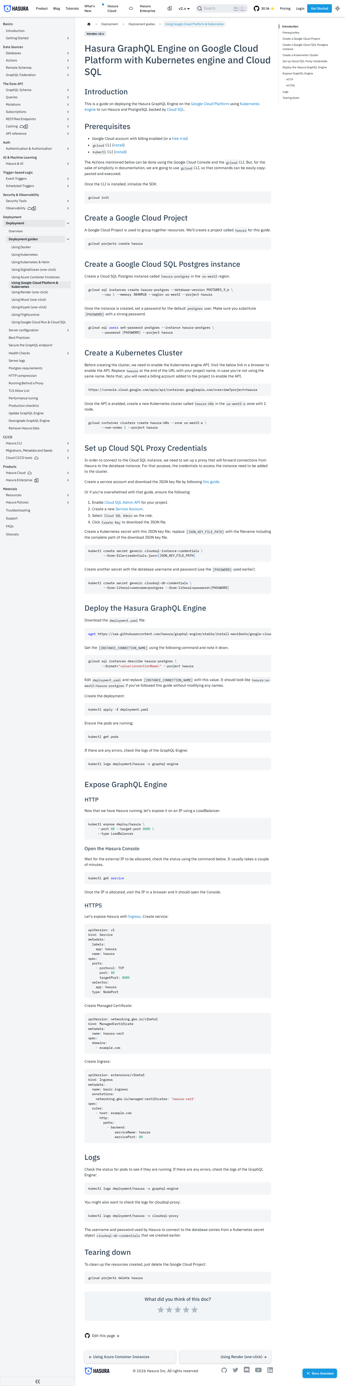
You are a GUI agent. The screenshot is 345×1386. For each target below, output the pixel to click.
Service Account (129, 508)
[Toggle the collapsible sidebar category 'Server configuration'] (68, 330)
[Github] (224, 1371)
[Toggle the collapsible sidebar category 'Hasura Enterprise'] (68, 480)
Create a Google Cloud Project (301, 38)
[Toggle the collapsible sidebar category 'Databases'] (68, 53)
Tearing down (291, 97)
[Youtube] (258, 1371)
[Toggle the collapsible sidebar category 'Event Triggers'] (68, 178)
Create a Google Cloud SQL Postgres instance (305, 47)
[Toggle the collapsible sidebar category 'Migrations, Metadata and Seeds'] (68, 450)
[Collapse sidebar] (37, 1381)
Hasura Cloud (112, 8)
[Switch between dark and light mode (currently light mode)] (337, 8)
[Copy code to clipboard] (265, 197)
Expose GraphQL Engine (298, 73)
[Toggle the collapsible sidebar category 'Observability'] (68, 208)
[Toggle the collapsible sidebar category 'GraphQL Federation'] (68, 75)
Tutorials (72, 8)
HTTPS (290, 85)
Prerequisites (291, 32)
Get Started (319, 8)
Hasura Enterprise (147, 8)
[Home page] (88, 24)
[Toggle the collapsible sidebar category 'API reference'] (68, 133)
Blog (56, 8)
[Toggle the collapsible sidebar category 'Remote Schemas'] (68, 67)
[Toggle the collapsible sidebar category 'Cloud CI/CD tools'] (68, 457)
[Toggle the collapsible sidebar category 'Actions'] (68, 60)
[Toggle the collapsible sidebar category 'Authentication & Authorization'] (68, 148)
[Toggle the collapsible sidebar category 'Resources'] (68, 495)
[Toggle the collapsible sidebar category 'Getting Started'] (68, 38)
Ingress (134, 916)
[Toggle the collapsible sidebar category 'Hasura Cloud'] (68, 472)
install (118, 145)
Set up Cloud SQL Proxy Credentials (305, 61)
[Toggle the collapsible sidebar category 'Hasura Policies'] (68, 502)
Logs (285, 91)
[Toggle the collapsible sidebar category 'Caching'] (68, 126)
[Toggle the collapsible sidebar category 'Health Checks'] (68, 353)
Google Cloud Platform (210, 103)
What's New (89, 8)
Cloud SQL (175, 109)
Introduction (290, 26)
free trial (179, 138)
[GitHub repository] (264, 8)
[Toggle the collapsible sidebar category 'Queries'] (68, 97)
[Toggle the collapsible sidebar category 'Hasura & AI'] (68, 163)
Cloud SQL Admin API (122, 502)
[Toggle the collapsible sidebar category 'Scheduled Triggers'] (68, 186)
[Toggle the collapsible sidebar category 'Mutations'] (68, 104)
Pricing (285, 8)
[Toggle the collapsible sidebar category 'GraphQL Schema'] (68, 90)
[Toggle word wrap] (257, 634)
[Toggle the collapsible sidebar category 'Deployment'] (68, 223)
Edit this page (103, 1335)
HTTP (289, 79)
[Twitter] (235, 1371)
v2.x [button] (182, 8)
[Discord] (246, 1372)
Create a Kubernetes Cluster (300, 55)
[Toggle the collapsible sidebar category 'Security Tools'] (68, 201)
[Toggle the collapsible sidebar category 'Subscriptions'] (68, 111)
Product (42, 8)
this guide (211, 481)
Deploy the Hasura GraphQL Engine (305, 67)
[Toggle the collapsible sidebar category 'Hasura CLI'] (68, 443)
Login (300, 8)
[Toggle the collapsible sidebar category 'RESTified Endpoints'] (68, 119)
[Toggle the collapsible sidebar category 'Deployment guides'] (68, 239)
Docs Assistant (320, 1375)
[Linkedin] (270, 1371)
